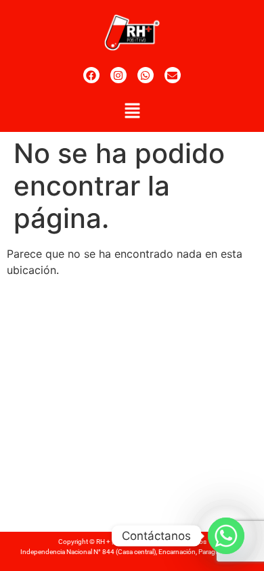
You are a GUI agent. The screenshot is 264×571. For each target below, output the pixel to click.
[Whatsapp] (145, 75)
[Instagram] (118, 75)
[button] (132, 111)
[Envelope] (172, 75)
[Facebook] (91, 75)
